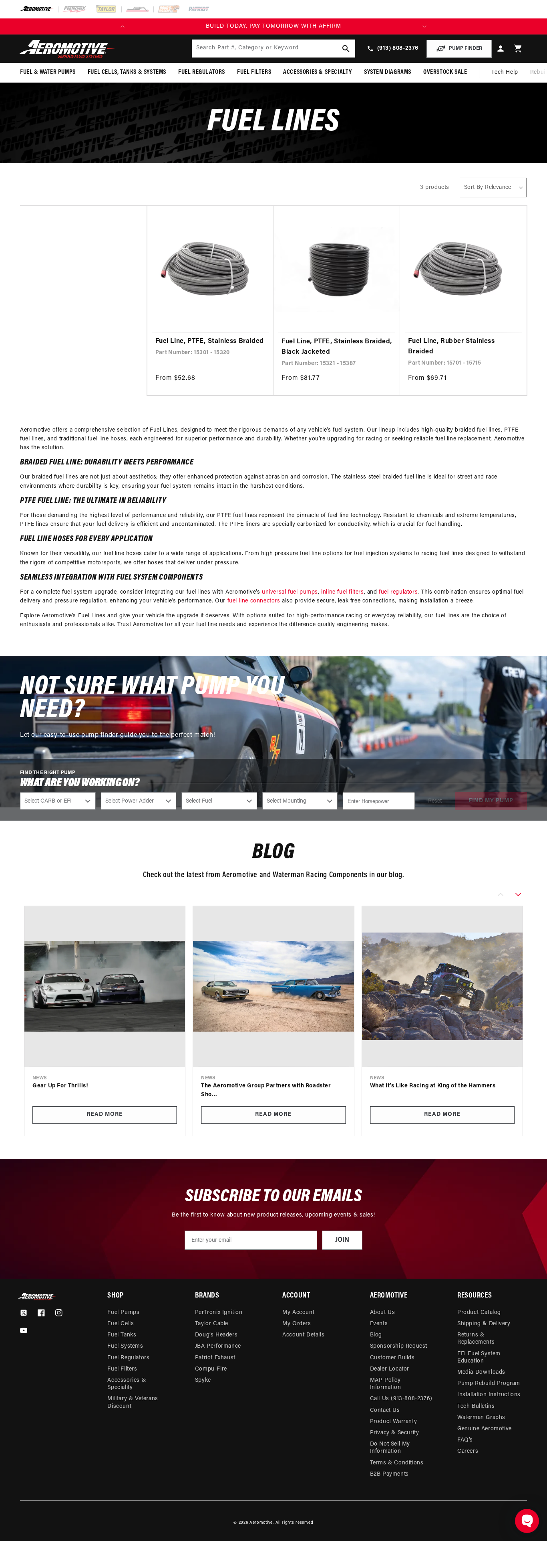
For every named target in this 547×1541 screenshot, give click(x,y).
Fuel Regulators (128, 1358)
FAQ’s (465, 1440)
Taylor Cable (211, 1324)
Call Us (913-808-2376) (401, 1399)
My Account (298, 1313)
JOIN (342, 1240)
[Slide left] (500, 894)
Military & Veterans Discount (132, 1402)
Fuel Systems (125, 1346)
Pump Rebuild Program (488, 1384)
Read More (104, 1114)
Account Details (303, 1335)
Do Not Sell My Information (390, 1447)
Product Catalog (479, 1313)
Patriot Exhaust (215, 1358)
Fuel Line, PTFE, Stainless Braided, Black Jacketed (337, 347)
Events (379, 1324)
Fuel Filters (122, 1369)
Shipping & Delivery (483, 1324)
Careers (467, 1451)
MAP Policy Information (385, 1384)
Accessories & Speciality (126, 1384)
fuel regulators (398, 592)
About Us (382, 1313)
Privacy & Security (394, 1433)
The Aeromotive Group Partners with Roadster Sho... (266, 1090)
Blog (376, 1335)
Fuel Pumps (123, 1313)
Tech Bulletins (476, 1406)
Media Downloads (481, 1372)
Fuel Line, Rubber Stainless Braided (451, 346)
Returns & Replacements (476, 1338)
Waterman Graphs (481, 1418)
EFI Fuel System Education (479, 1357)
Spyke (203, 1380)
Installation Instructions (489, 1395)
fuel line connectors (253, 601)
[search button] (346, 48)
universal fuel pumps (290, 592)
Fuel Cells (120, 1324)
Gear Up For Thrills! (60, 1086)
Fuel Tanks (121, 1335)
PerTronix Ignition (219, 1313)
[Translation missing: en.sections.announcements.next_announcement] (424, 26)
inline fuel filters (342, 592)
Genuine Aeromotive (484, 1429)
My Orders (296, 1324)
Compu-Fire (211, 1369)
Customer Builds (392, 1358)
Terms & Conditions (397, 1463)
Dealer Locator (389, 1369)
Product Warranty (393, 1422)
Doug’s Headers (216, 1335)
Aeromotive (261, 1523)
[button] (518, 48)
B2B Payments (389, 1474)
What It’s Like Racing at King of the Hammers (433, 1086)
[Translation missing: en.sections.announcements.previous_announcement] (123, 26)
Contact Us (385, 1410)
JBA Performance (218, 1346)
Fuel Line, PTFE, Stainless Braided (209, 341)
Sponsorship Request (398, 1346)
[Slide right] (518, 894)
